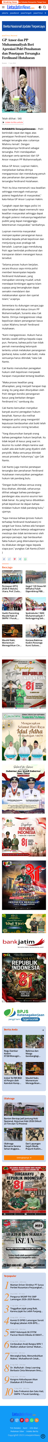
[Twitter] (17, 1420)
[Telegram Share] (20, 559)
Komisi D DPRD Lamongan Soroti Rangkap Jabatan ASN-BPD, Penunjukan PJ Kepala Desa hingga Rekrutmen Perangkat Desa (27, 1322)
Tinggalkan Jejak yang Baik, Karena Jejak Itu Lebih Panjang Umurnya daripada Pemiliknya (25, 1310)
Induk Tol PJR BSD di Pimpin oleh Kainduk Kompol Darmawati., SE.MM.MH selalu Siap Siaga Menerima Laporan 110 (13, 1080)
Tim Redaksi (15, 1428)
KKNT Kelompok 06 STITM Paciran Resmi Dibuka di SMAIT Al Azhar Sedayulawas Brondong (26, 1333)
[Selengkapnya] (43, 1030)
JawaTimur (6, 35)
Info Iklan (34, 1428)
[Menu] (4, 7)
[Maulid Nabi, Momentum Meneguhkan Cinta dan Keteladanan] (12, 631)
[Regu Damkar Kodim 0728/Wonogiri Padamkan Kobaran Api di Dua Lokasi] (13, 1041)
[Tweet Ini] (9, 559)
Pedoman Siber (17, 1431)
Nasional (14, 35)
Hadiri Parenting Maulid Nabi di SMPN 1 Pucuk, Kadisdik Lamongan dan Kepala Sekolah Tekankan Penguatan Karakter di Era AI (12, 616)
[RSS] (37, 1420)
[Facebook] (12, 1420)
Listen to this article (14, 122)
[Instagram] (27, 1420)
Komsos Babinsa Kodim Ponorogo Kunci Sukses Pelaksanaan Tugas (35, 643)
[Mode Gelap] (40, 7)
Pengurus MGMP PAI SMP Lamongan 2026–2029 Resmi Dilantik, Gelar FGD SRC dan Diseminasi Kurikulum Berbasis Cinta (26, 1298)
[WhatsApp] (32, 1420)
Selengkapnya (23, 1157)
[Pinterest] (22, 1420)
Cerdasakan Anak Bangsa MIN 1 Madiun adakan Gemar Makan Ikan (26, 1345)
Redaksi (4, 63)
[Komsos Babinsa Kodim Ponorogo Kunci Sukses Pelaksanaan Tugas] (36, 631)
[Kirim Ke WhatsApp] (25, 559)
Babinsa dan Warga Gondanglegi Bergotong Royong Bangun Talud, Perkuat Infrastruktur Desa (34, 1053)
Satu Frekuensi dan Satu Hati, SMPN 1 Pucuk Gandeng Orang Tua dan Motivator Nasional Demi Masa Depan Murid (29, 1393)
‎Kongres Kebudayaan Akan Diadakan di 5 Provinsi (24, 1381)
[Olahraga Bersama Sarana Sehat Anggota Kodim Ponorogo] (13, 1134)
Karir (25, 1428)
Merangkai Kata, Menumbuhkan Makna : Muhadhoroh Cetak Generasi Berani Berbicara (26, 1357)
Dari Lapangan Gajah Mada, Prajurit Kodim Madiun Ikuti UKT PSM (35, 1146)
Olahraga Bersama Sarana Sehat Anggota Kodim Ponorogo (12, 1146)
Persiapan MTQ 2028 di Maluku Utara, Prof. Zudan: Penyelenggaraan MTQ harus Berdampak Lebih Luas (11, 589)
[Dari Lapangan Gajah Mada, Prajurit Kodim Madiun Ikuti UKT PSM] (35, 1134)
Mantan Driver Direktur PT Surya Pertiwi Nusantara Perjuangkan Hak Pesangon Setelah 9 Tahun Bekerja (27, 1286)
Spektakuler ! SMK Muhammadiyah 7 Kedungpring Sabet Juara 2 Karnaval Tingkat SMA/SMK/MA (35, 616)
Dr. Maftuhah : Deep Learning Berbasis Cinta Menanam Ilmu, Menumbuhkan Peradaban (25, 1369)
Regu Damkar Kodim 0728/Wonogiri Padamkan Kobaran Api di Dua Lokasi (11, 1053)
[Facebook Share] (4, 559)
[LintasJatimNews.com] (20, 7)
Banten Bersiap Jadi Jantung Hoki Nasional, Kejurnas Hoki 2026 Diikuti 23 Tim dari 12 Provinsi (22, 1121)
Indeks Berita (32, 1431)
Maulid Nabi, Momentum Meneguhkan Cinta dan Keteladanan (12, 643)
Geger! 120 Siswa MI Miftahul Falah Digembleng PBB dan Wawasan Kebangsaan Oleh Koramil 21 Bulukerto (36, 589)
